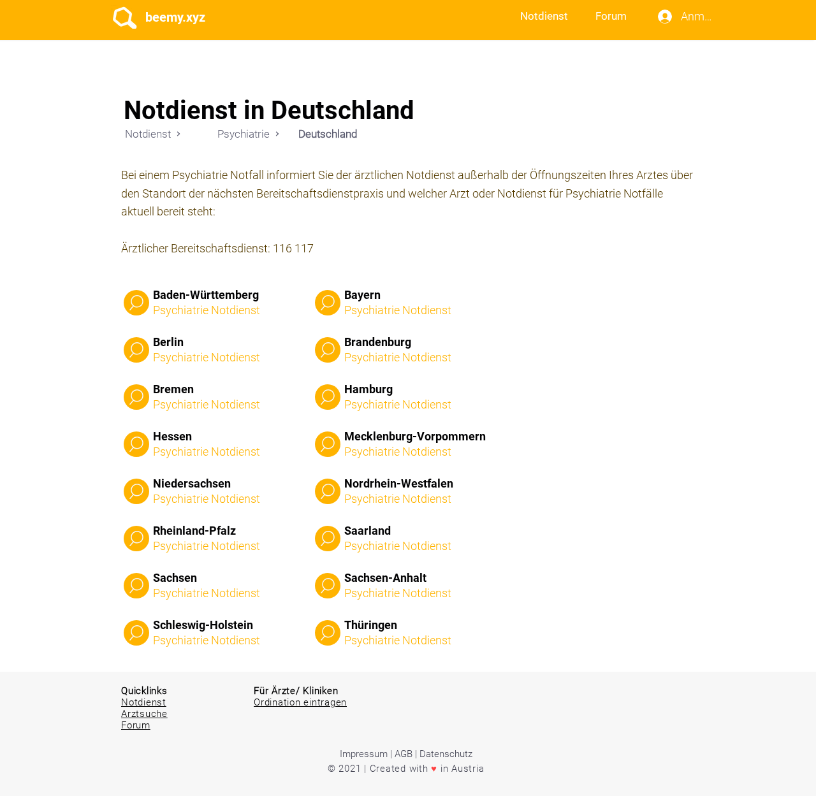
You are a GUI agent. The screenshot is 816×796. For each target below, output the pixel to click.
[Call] (136, 302)
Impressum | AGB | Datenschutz (406, 754)
